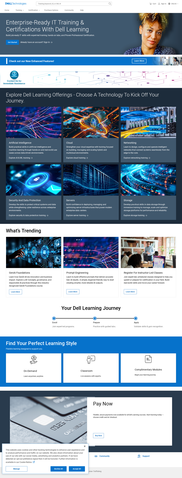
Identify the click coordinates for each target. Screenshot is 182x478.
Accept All (77, 469)
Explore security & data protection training (27, 215)
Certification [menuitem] (33, 10)
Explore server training (76, 215)
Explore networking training (136, 158)
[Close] (84, 446)
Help (82, 10)
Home (7, 10)
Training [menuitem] (19, 10)
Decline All (58, 469)
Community (69, 10)
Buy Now (98, 436)
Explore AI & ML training (20, 158)
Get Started (12, 42)
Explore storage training (134, 215)
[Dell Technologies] (16, 3)
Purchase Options (51, 10)
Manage (16, 469)
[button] (173, 3)
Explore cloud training (76, 158)
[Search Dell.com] (110, 4)
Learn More (15, 292)
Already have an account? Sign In (35, 42)
